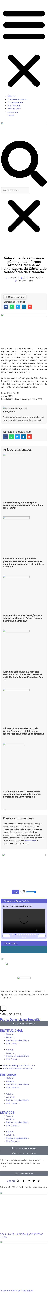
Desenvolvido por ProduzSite (16, 1290)
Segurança (13, 111)
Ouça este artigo (16, 296)
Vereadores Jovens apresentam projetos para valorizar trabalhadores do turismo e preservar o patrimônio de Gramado (23, 562)
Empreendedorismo (17, 99)
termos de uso (30, 840)
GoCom (9, 1033)
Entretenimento (15, 102)
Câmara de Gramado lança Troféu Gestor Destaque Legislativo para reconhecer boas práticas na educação (23, 731)
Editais (11, 114)
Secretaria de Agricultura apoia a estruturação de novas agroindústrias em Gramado (23, 505)
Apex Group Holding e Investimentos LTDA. (21, 1235)
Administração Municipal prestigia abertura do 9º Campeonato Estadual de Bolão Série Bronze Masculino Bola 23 (23, 676)
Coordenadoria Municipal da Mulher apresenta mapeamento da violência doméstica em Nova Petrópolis (22, 794)
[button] (24, 47)
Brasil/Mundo (14, 105)
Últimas (11, 96)
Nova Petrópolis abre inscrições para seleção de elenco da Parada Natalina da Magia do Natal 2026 (22, 618)
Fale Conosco (12, 1043)
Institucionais (14, 108)
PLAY (16, 892)
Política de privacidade (17, 1040)
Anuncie (10, 1037)
